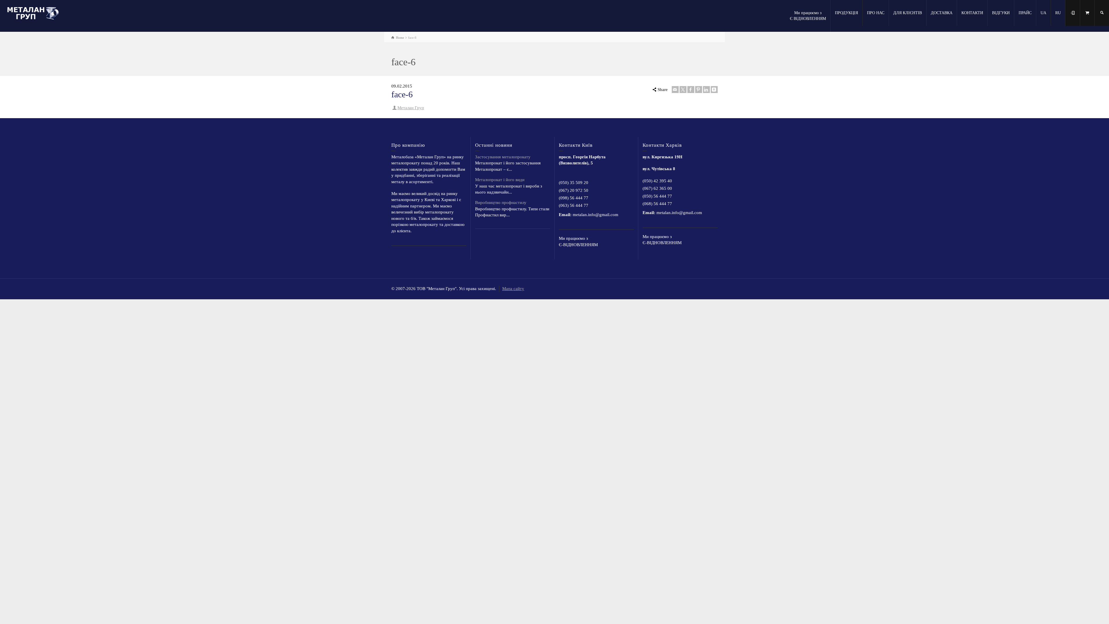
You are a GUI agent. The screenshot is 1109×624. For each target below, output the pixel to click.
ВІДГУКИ (1001, 13)
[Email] (675, 89)
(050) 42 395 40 (657, 181)
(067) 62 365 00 (657, 188)
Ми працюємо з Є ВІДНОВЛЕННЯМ (808, 16)
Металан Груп (410, 107)
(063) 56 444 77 (573, 205)
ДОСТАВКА (941, 13)
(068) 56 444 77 (657, 203)
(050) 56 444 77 (657, 196)
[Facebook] (690, 89)
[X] (683, 89)
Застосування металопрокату (503, 157)
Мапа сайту (513, 288)
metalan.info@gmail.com (595, 214)
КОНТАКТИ (972, 13)
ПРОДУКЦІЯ (846, 13)
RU (1058, 13)
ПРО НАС (875, 13)
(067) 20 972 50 (573, 190)
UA (1043, 13)
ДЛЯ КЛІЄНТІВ (907, 13)
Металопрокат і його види (499, 179)
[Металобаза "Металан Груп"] (35, 12)
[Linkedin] (706, 89)
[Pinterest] (698, 89)
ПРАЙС (1025, 13)
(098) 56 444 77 (573, 198)
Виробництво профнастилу (500, 202)
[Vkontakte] (714, 89)
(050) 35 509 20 (573, 182)
